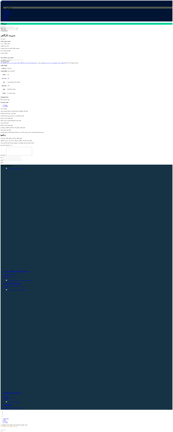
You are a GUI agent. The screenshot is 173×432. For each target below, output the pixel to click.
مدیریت (12, 62)
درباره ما (5, 19)
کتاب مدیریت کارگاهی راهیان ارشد (22, 62)
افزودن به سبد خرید (5, 61)
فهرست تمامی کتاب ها (8, 14)
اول (8, 78)
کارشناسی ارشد (61, 62)
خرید (4, 278)
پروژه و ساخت (33, 62)
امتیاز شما (3, 145)
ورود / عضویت (6, 18)
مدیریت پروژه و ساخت (46, 62)
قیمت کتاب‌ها (6, 13)
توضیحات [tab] (5, 105)
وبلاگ (4, 17)
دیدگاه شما (3, 155)
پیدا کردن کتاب (4, 30)
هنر (1, 62)
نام (2, 157)
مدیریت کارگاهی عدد (5, 60)
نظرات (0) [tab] (5, 106)
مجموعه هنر (55, 62)
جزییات (6, 278)
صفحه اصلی (6, 10)
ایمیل (2, 160)
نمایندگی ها (5, 15)
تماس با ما (5, 20)
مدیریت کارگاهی (6, 62)
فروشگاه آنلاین (6, 11)
